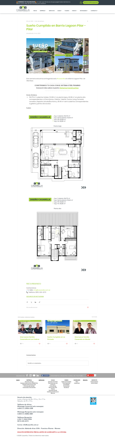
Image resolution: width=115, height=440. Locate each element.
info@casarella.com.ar (30, 425)
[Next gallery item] (87, 55)
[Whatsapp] (81, 2)
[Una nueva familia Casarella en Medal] (85, 327)
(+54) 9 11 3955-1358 (25, 408)
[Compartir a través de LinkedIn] (35, 302)
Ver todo (94, 317)
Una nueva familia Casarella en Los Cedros (29, 338)
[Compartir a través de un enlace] (39, 302)
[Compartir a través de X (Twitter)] (31, 302)
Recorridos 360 (53, 387)
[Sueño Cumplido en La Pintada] (57, 327)
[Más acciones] (88, 21)
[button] (43, 10)
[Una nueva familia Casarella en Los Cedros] (30, 327)
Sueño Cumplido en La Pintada (56, 338)
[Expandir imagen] (40, 55)
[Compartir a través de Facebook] (27, 302)
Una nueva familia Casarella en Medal (82, 338)
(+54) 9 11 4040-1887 (25, 414)
